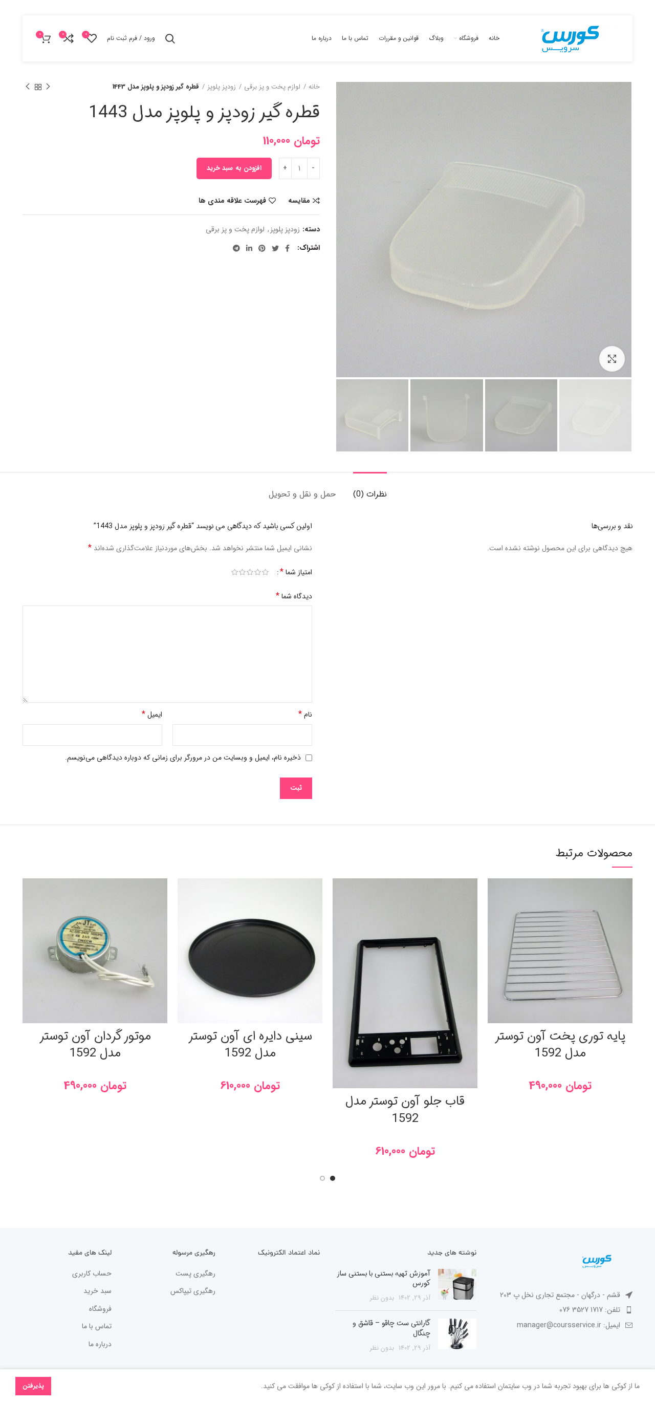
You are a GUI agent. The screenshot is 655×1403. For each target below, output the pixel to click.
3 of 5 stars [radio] (250, 572)
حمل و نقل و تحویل (302, 494)
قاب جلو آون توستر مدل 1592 (405, 1110)
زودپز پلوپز (221, 87)
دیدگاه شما (294, 596)
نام (305, 714)
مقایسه (299, 200)
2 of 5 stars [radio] (257, 572)
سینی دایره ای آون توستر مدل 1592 (250, 1045)
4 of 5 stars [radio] (242, 572)
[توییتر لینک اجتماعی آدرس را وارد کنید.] (275, 248)
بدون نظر (382, 1298)
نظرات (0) (370, 494)
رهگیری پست (195, 1274)
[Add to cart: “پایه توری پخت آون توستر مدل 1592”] (495, 918)
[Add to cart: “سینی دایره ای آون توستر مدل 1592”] (185, 918)
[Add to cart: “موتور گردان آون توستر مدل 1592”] (30, 918)
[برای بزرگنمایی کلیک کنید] (612, 359)
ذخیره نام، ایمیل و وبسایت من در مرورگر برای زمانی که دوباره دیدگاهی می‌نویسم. (183, 757)
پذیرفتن (33, 1386)
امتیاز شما (296, 572)
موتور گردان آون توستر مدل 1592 (95, 1045)
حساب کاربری (92, 1274)
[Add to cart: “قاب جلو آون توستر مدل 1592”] (340, 918)
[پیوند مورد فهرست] (562, 1309)
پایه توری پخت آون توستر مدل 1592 (560, 1045)
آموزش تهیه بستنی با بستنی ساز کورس (383, 1278)
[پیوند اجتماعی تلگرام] (236, 248)
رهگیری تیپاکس (192, 1291)
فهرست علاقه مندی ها (232, 200)
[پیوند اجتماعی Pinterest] (262, 248)
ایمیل (152, 714)
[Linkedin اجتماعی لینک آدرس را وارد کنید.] (249, 248)
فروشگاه (100, 1309)
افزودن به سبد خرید (234, 168)
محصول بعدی (28, 87)
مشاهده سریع (495, 941)
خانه (314, 87)
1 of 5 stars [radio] (265, 572)
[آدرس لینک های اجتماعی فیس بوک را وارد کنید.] (287, 248)
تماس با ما (97, 1327)
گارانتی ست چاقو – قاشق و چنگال (391, 1328)
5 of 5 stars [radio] (234, 572)
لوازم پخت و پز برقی (272, 87)
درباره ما (100, 1345)
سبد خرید (97, 1291)
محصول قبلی (48, 87)
